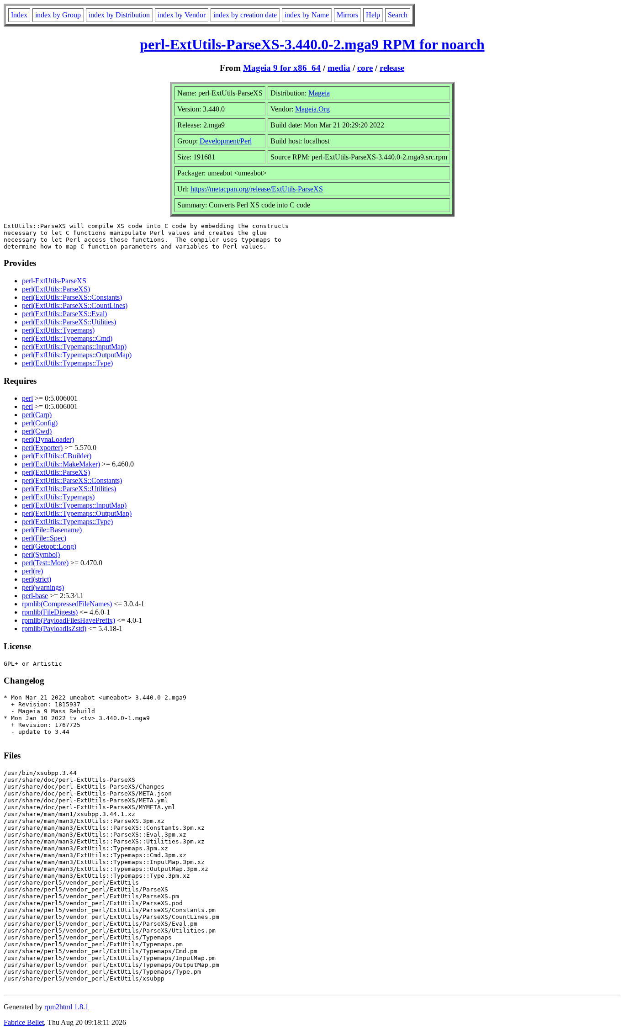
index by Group (58, 15)
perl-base (35, 595)
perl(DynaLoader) (48, 439)
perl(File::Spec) (44, 538)
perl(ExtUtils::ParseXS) (56, 289)
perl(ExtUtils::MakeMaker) (61, 464)
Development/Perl (226, 141)
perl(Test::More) (45, 563)
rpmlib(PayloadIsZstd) (54, 628)
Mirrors (347, 15)
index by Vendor (182, 15)
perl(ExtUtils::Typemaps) (58, 330)
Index (19, 15)
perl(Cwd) (37, 431)
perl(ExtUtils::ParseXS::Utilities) (69, 322)
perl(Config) (40, 423)
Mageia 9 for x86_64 (282, 68)
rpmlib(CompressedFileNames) (67, 604)
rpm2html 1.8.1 (66, 1007)
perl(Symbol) (41, 554)
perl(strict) (36, 579)
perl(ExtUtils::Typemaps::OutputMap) (77, 355)
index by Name (307, 15)
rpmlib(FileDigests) (50, 612)
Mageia (319, 93)
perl (27, 398)
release (392, 68)
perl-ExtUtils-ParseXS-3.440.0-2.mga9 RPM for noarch (312, 44)
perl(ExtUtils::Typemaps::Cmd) (67, 338)
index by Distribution (119, 15)
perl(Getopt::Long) (49, 546)
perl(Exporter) (42, 447)
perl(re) (32, 571)
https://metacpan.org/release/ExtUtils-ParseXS (256, 189)
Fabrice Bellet (24, 1022)
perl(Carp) (37, 415)
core (365, 68)
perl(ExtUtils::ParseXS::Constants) (72, 297)
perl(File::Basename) (52, 530)
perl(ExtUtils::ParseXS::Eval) (64, 314)
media (339, 68)
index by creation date (245, 15)
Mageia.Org (312, 109)
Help (373, 15)
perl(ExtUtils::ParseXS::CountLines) (74, 305)
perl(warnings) (43, 587)
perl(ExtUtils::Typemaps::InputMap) (74, 346)
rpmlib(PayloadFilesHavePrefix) (68, 620)
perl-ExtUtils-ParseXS (54, 281)
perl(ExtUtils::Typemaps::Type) (67, 363)
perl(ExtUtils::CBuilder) (56, 456)
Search (397, 15)
